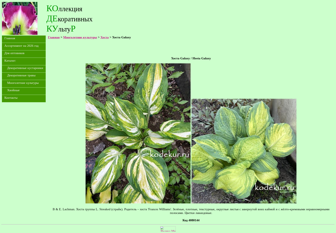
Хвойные (13, 90)
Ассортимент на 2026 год (21, 45)
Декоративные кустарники (25, 68)
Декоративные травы (21, 75)
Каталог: (10, 60)
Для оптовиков (14, 53)
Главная (9, 38)
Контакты (11, 97)
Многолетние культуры (23, 83)
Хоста (104, 37)
